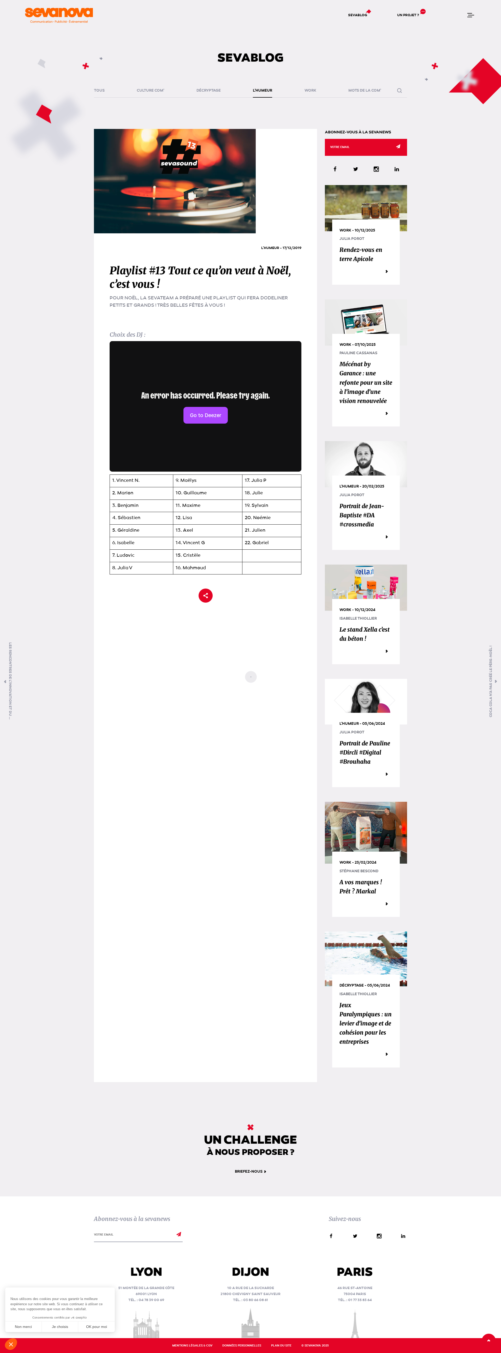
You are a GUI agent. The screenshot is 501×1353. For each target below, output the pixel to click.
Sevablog (357, 15)
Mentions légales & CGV (192, 1345)
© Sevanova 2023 (315, 1345)
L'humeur (262, 90)
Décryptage (208, 90)
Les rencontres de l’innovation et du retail (10, 681)
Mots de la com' (364, 90)
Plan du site (281, 1345)
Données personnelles (241, 1345)
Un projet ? (408, 15)
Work (310, 90)
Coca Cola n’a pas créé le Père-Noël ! (491, 681)
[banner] (59, 15)
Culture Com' (150, 90)
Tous (99, 90)
